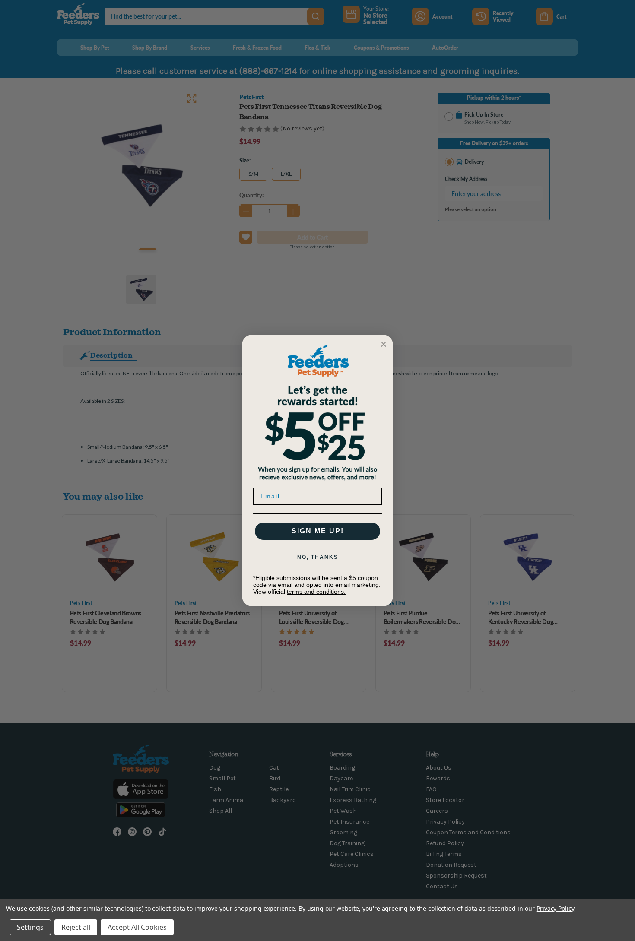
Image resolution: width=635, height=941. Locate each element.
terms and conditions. (316, 591)
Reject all (75, 927)
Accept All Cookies (137, 927)
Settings (30, 927)
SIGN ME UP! (318, 531)
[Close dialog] (383, 344)
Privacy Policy (555, 908)
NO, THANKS (317, 557)
